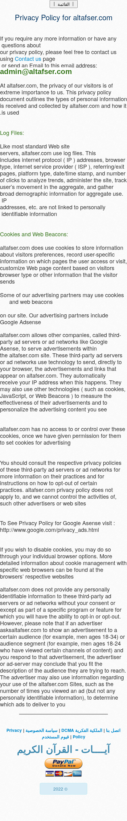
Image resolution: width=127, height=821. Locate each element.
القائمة (64, 3)
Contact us (28, 58)
